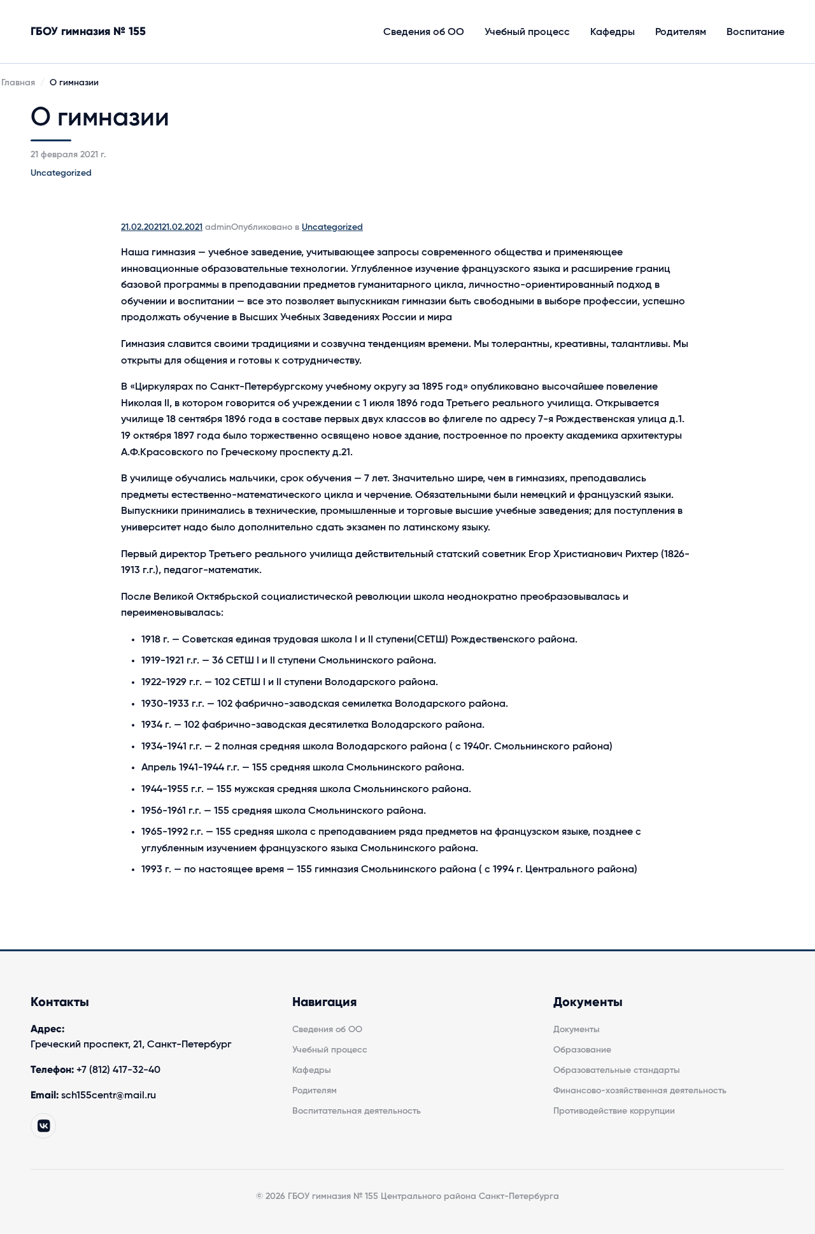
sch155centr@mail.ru (108, 1095)
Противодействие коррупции (614, 1111)
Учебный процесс (527, 32)
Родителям (680, 32)
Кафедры (612, 32)
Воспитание (755, 32)
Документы (576, 1029)
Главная (18, 82)
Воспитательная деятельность (356, 1111)
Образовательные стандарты (616, 1070)
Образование (582, 1050)
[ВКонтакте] (43, 1125)
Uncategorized (61, 173)
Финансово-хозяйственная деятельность (639, 1090)
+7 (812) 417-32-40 (118, 1070)
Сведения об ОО (423, 32)
